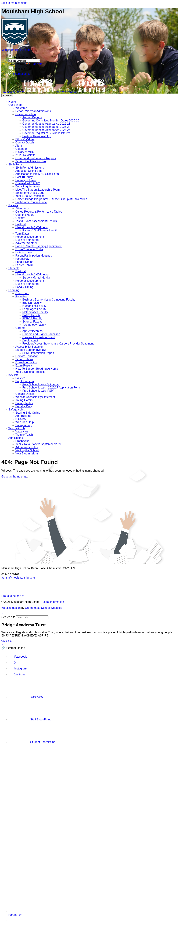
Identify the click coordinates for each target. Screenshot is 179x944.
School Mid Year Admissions (33, 111)
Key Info (13, 374)
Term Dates (22, 233)
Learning (13, 290)
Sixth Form (15, 164)
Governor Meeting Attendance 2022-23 (46, 123)
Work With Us (16, 428)
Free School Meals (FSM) (38, 390)
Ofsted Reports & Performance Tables (38, 211)
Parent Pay (22, 258)
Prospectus (22, 440)
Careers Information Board (38, 337)
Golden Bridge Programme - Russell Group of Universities (51, 199)
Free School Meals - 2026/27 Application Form (51, 387)
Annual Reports (32, 117)
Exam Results (24, 365)
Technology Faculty (34, 324)
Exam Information (26, 362)
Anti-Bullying (23, 415)
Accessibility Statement (29, 346)
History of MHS (24, 151)
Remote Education (26, 356)
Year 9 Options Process (30, 371)
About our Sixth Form (28, 170)
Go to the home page (14, 476)
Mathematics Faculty (35, 312)
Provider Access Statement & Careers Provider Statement (58, 343)
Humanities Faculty (34, 305)
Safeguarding (16, 409)
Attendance (22, 208)
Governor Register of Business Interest (46, 133)
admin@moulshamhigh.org (18, 577)
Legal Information (53, 601)
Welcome (21, 107)
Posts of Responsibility (36, 136)
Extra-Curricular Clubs (29, 249)
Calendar (21, 148)
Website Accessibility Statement (35, 396)
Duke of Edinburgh (27, 239)
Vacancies (21, 431)
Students (13, 268)
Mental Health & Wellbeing (32, 227)
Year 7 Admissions (26, 453)
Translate (36, 63)
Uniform (20, 217)
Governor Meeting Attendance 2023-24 (46, 126)
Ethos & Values (24, 139)
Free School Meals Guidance (40, 384)
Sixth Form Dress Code (29, 192)
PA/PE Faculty (31, 315)
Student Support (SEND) (30, 349)
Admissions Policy (26, 447)
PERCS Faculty (32, 318)
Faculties (21, 296)
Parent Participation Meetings (33, 255)
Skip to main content (14, 2)
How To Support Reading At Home (36, 368)
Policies (20, 378)
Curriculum (22, 293)
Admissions (15, 437)
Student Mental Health (36, 277)
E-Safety (20, 418)
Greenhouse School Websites (43, 607)
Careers (20, 327)
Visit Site (6, 641)
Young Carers (24, 400)
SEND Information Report (38, 352)
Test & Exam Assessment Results (36, 221)
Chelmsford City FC (27, 183)
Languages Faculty (34, 309)
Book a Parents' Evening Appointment (38, 246)
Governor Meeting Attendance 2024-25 (46, 129)
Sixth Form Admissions (29, 167)
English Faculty (32, 302)
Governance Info (25, 114)
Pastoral (20, 224)
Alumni (19, 145)
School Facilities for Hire (30, 161)
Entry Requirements (27, 186)
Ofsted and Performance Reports (35, 158)
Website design (11, 607)
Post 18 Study (24, 177)
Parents (13, 205)
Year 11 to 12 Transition (30, 195)
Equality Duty (23, 406)
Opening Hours (24, 214)
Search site (8, 617)
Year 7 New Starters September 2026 (38, 444)
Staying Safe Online (27, 412)
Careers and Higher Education (41, 334)
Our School (15, 104)
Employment (30, 340)
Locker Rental (24, 265)
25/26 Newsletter (25, 155)
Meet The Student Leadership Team (37, 189)
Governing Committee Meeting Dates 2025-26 (50, 120)
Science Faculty (32, 321)
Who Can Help (24, 422)
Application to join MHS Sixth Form (37, 173)
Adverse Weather (26, 243)
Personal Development (29, 236)
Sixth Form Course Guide (31, 202)
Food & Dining (24, 261)
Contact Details (24, 142)
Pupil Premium (24, 381)
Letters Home (23, 252)
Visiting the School (27, 450)
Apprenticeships (32, 331)
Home (12, 101)
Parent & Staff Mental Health (40, 230)
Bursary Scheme (25, 180)
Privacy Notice (24, 403)
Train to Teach (24, 434)
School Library (24, 359)
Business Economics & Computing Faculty (48, 299)
